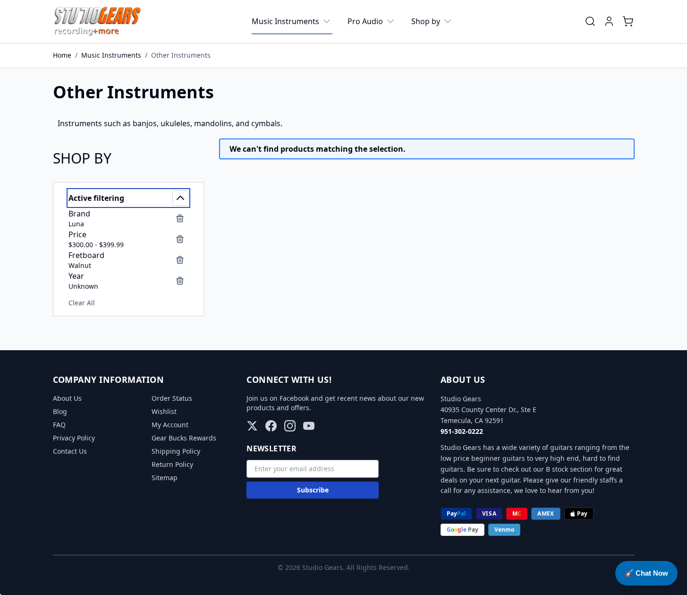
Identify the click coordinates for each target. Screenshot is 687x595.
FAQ (59, 424)
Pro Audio (365, 21)
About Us (67, 398)
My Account (170, 424)
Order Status (172, 398)
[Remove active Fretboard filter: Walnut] (179, 259)
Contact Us (70, 451)
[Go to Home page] (97, 21)
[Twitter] (252, 425)
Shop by (425, 21)
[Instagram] (290, 425)
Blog (60, 411)
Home (62, 55)
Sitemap (165, 477)
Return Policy (172, 464)
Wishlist (164, 411)
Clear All (81, 302)
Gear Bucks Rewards (184, 437)
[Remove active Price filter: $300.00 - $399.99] (179, 239)
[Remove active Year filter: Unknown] (179, 280)
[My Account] (609, 21)
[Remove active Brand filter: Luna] (179, 218)
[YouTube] (308, 425)
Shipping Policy (176, 451)
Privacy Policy (74, 437)
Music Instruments (285, 21)
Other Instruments (181, 55)
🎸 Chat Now (646, 573)
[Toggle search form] (590, 21)
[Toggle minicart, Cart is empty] (627, 21)
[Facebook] (271, 425)
